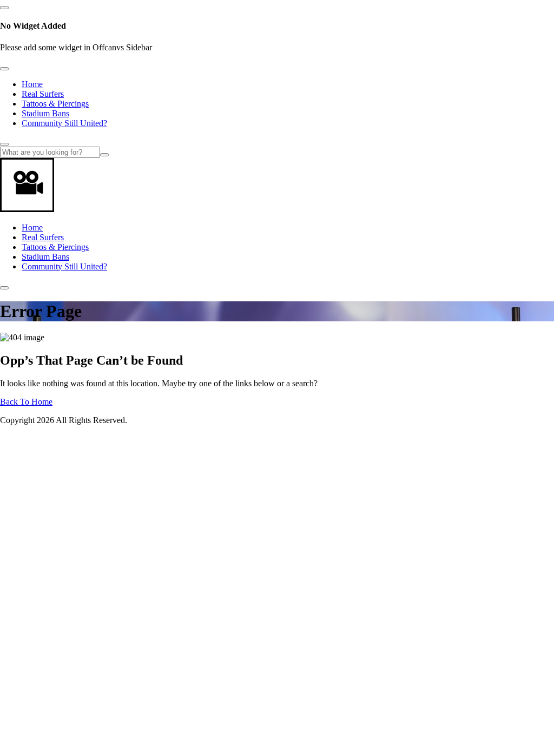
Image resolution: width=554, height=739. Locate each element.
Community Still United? (64, 123)
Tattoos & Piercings (55, 103)
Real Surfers (43, 93)
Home (32, 84)
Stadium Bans (45, 113)
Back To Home (26, 401)
